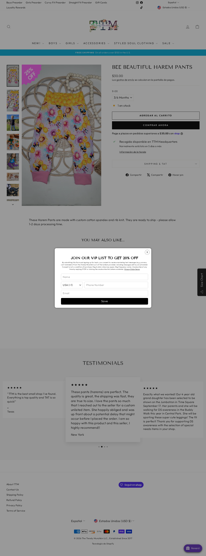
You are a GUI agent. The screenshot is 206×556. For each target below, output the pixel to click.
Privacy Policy (129, 269)
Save (104, 301)
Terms (137, 269)
